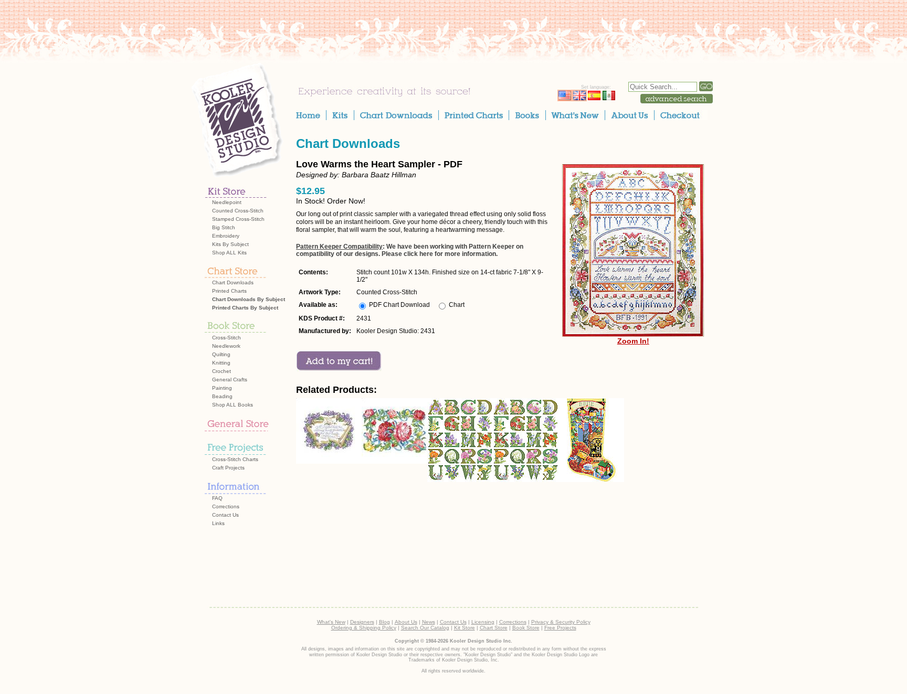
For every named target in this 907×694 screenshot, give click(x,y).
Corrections (225, 506)
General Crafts (229, 379)
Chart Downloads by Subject (248, 299)
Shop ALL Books (232, 405)
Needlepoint (226, 202)
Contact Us (225, 515)
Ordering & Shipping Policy (363, 628)
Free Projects (560, 628)
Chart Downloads (233, 282)
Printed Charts (229, 291)
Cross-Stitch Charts (235, 459)
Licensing (482, 622)
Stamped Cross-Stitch (238, 219)
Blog (384, 622)
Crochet (221, 371)
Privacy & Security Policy (560, 622)
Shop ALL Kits (229, 252)
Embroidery (225, 236)
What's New (331, 622)
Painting (222, 388)
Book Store (526, 628)
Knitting (221, 363)
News (428, 622)
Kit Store (464, 628)
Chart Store (494, 628)
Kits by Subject (230, 244)
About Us (406, 622)
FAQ (217, 498)
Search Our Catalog (425, 628)
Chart (457, 304)
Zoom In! (633, 341)
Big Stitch (223, 227)
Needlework (226, 346)
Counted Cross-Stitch (237, 210)
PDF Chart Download (399, 304)
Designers (362, 622)
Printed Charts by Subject (245, 308)
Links (218, 523)
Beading (222, 396)
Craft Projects (228, 468)
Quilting (221, 354)
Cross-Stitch (226, 337)
